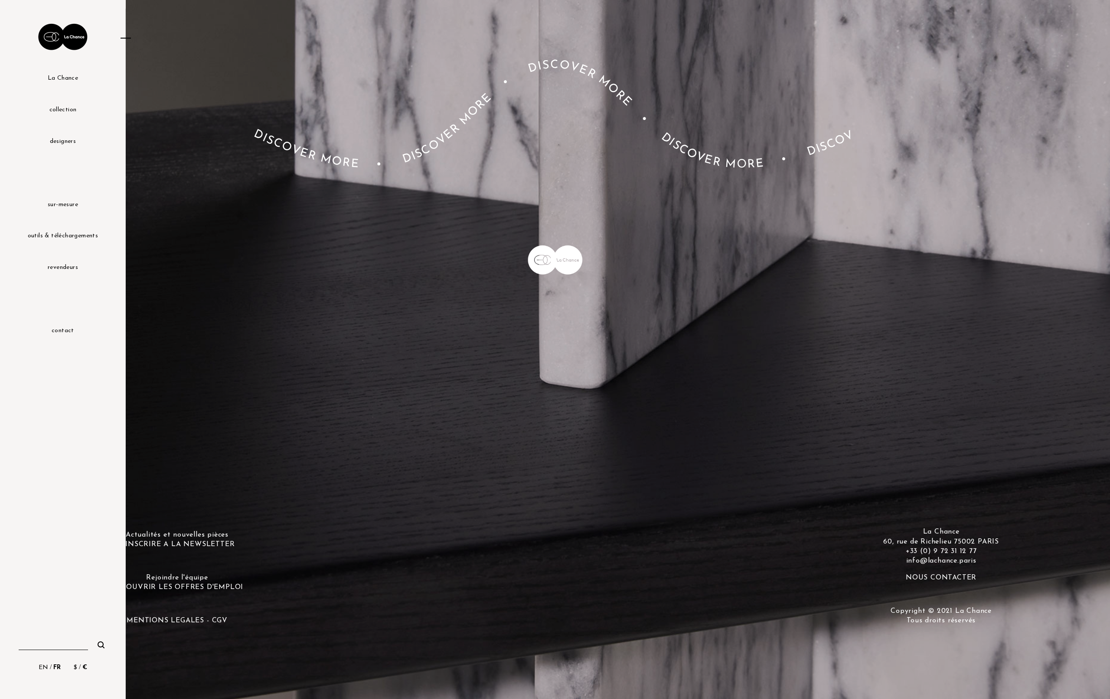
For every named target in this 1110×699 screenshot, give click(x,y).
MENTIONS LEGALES (165, 620)
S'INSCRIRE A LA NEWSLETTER (177, 544)
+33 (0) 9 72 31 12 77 (941, 551)
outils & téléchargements (63, 236)
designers (63, 141)
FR (57, 667)
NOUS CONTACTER (941, 577)
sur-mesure (63, 204)
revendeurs (63, 267)
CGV (220, 620)
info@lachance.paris (941, 560)
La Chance (63, 78)
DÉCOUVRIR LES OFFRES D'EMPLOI (177, 587)
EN (43, 667)
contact (63, 330)
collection (63, 110)
